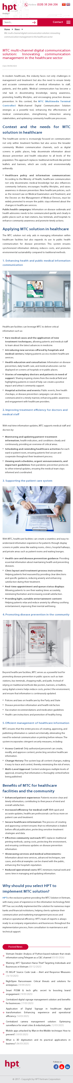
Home (7, 29)
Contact (58, 22)
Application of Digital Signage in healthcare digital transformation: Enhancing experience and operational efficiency (38, 1013)
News (17, 29)
